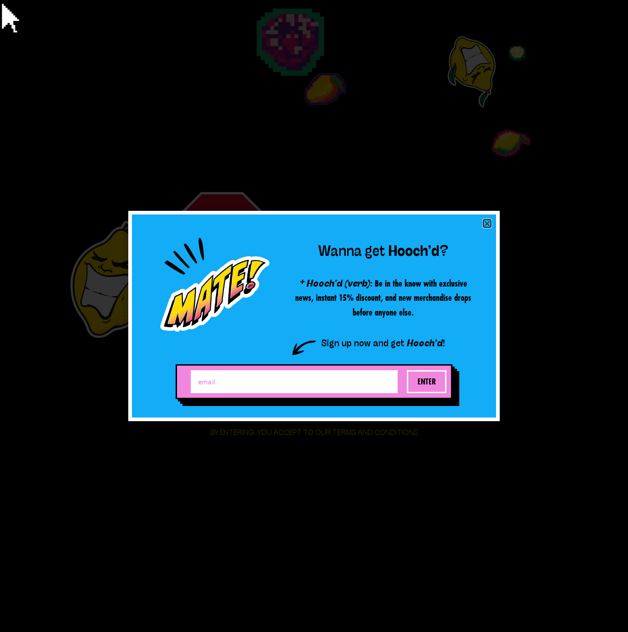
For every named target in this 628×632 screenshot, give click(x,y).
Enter (426, 381)
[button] (487, 223)
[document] (314, 316)
